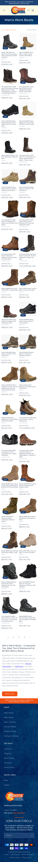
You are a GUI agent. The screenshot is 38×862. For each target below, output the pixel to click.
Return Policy (9, 758)
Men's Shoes (8, 717)
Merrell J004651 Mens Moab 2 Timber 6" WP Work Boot (9, 354)
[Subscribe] (31, 835)
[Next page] (30, 637)
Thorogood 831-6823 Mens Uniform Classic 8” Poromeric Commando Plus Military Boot (10, 619)
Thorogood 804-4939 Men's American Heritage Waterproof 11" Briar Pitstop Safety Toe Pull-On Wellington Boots (10, 90)
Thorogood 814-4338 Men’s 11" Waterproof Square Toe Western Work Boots (10, 222)
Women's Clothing (11, 736)
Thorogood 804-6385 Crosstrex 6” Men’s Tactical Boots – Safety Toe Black (9, 453)
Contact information (27, 854)
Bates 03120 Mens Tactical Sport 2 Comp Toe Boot (27, 289)
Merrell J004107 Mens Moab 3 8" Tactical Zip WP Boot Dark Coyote (26, 122)
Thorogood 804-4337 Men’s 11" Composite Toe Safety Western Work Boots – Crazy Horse (27, 158)
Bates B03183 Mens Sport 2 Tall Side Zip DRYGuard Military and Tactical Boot (10, 485)
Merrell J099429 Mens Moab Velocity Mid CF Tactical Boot (26, 321)
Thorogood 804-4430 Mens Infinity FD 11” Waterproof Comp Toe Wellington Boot (26, 222)
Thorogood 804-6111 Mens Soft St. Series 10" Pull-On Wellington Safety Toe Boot (27, 256)
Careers (7, 785)
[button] (4, 10)
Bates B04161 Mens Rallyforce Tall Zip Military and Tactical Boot (10, 419)
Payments (8, 763)
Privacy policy (26, 857)
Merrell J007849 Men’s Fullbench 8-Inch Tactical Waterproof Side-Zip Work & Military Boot (10, 387)
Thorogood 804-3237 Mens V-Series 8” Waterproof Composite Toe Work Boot (9, 256)
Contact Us (8, 749)
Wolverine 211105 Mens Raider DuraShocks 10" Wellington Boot (9, 321)
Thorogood (6, 666)
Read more (9, 694)
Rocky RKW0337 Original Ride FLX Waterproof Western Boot (27, 485)
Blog (6, 780)
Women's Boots (10, 727)
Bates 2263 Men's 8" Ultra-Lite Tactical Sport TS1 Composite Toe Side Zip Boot (9, 55)
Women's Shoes (10, 731)
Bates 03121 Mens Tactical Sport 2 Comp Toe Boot (27, 551)
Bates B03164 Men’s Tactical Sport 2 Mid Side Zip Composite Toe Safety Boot (27, 619)
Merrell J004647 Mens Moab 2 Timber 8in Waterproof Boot (26, 354)
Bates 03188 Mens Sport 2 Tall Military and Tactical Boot (27, 518)
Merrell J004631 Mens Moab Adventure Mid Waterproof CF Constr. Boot (9, 123)
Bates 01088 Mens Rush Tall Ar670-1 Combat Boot (10, 289)
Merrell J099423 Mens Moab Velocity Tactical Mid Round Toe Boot (9, 188)
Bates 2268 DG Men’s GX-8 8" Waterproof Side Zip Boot (10, 157)
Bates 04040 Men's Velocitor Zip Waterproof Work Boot (27, 386)
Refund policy (15, 854)
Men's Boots (8, 713)
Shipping (7, 753)
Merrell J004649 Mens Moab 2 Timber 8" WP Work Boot (26, 188)
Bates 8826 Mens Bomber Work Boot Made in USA (10, 551)
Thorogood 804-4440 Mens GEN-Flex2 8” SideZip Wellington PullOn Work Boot (26, 89)
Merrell (28, 664)
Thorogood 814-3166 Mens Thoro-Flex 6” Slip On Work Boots (27, 419)
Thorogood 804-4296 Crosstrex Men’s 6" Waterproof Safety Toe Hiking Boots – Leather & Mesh (27, 454)
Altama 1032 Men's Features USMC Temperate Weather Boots (8, 519)
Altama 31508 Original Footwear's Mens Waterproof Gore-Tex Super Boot (9, 584)
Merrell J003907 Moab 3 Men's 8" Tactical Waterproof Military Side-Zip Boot (27, 584)
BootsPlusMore (17, 852)
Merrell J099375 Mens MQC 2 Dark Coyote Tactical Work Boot (26, 54)
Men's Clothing (10, 722)
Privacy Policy (9, 767)
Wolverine (19, 666)
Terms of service (15, 857)
